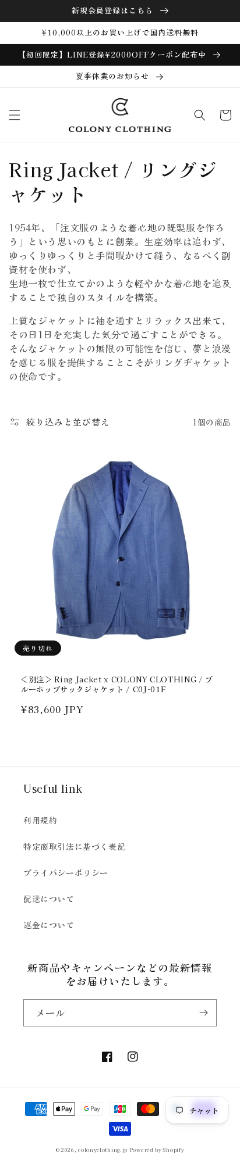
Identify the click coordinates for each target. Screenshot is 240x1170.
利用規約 (40, 820)
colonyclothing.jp (103, 1149)
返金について (49, 925)
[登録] (203, 1012)
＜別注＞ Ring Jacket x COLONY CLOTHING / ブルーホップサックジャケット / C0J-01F (116, 685)
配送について (49, 898)
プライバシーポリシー (65, 872)
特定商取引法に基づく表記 (74, 846)
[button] (14, 115)
